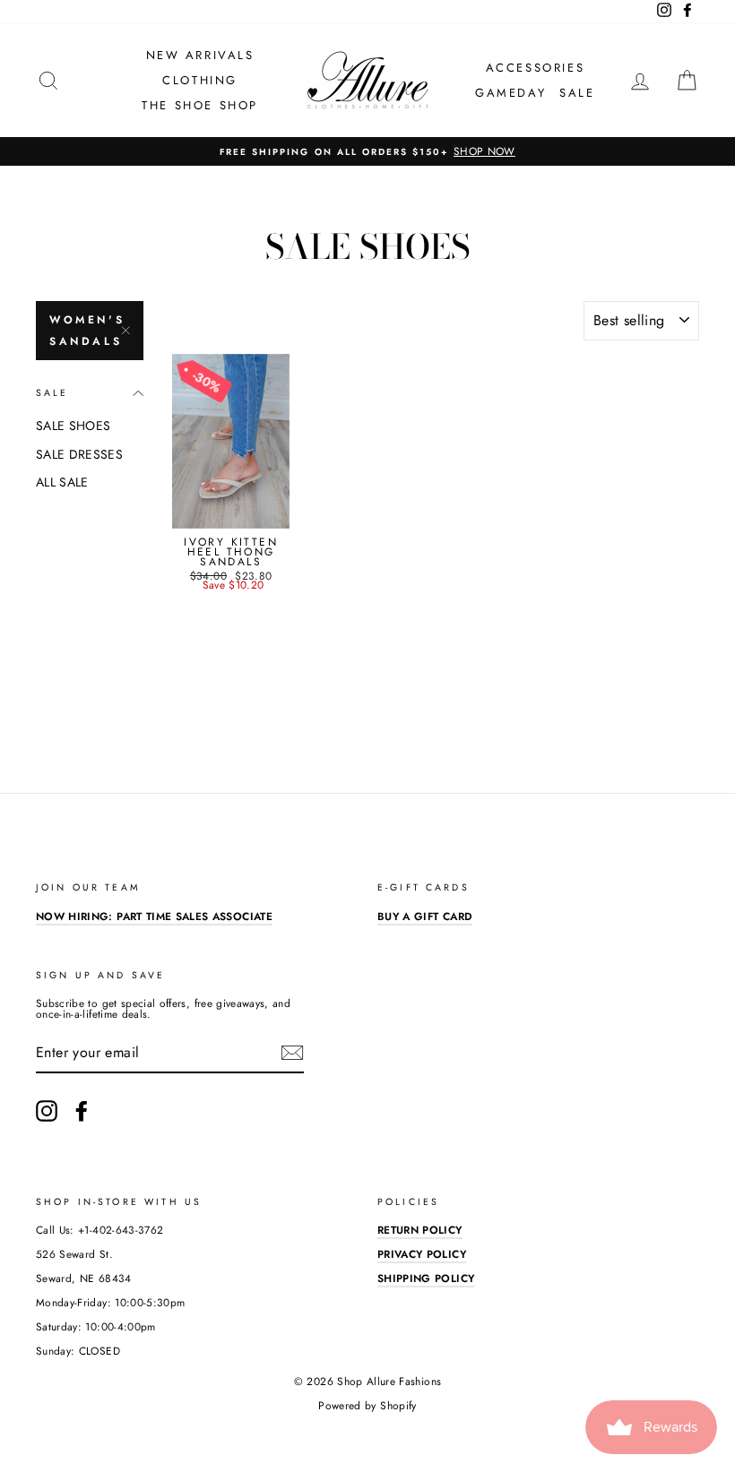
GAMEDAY (510, 92)
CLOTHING (200, 80)
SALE (576, 92)
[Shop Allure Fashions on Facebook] (81, 1111)
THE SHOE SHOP (200, 105)
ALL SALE (62, 482)
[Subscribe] (292, 1052)
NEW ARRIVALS (200, 55)
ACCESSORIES (535, 67)
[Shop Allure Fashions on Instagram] (46, 1111)
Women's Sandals (87, 330)
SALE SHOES (73, 426)
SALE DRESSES (79, 454)
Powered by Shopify (367, 1406)
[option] (367, 151)
